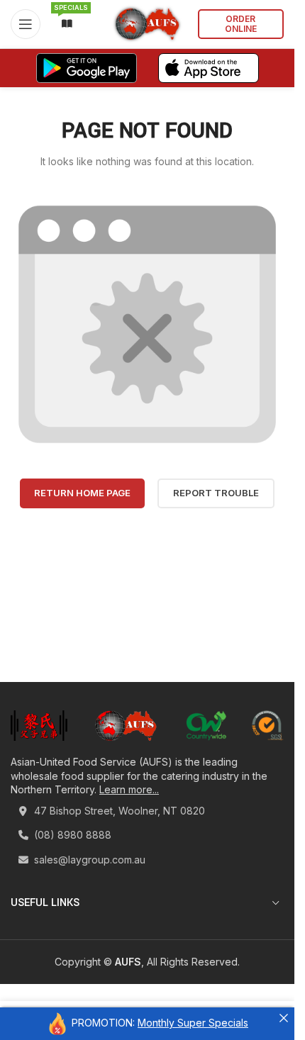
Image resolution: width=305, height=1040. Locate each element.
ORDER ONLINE (241, 23)
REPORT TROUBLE (216, 492)
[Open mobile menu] (26, 24)
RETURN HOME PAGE (82, 492)
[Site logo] (147, 23)
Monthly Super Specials (193, 1023)
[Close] (283, 1018)
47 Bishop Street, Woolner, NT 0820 (118, 811)
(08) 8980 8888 (71, 835)
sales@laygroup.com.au (88, 860)
